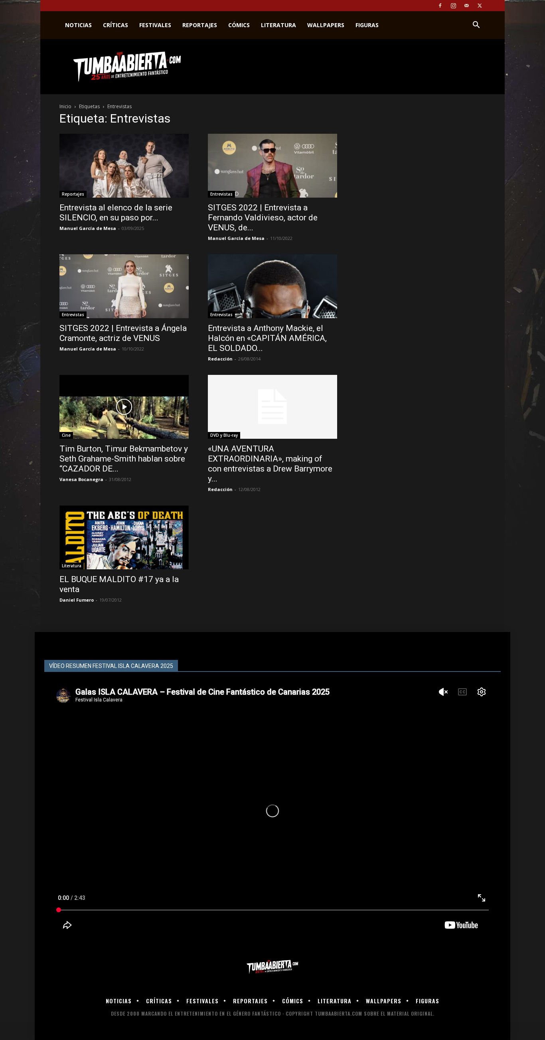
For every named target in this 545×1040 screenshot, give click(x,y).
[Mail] (466, 5)
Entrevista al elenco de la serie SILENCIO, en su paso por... (115, 212)
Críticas (115, 25)
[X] (480, 5)
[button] (476, 26)
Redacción (220, 359)
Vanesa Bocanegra (81, 479)
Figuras (367, 25)
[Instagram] (453, 5)
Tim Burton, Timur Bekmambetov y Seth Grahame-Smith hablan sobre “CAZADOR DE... (123, 458)
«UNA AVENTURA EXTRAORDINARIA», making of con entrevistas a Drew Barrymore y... (270, 463)
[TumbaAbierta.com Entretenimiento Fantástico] (272, 967)
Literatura (278, 25)
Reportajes (199, 25)
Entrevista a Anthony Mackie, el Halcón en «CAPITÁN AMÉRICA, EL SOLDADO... (267, 338)
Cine (66, 435)
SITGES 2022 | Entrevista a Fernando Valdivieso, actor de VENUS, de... (263, 217)
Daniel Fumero (76, 600)
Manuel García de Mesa (87, 228)
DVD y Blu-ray (224, 435)
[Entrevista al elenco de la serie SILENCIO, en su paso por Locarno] (124, 166)
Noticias (78, 25)
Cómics (239, 25)
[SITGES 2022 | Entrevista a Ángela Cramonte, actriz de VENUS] (124, 286)
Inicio (65, 106)
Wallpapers (325, 25)
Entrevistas (221, 194)
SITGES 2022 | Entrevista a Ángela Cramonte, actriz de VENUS (123, 333)
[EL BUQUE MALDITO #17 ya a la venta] (124, 537)
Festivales (155, 25)
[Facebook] (440, 5)
